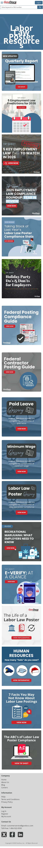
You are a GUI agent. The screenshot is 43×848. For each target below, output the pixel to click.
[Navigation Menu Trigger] (1, 2)
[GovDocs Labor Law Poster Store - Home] (10, 2)
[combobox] (18, 7)
